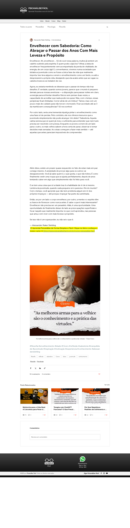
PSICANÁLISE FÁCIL (38, 8)
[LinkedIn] (107, 473)
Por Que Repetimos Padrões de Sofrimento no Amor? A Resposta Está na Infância (95, 408)
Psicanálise (40, 27)
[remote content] (65, 150)
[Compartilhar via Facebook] (31, 368)
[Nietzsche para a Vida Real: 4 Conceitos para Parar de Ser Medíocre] (34, 396)
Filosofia (62, 27)
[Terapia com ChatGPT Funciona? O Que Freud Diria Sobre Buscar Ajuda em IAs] (65, 396)
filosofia (33, 356)
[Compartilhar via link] (45, 368)
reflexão (41, 356)
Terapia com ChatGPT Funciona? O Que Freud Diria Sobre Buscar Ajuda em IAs (64, 408)
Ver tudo (107, 385)
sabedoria (50, 356)
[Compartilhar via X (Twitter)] (35, 368)
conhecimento (83, 356)
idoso (64, 356)
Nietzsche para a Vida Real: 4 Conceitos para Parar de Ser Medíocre (34, 408)
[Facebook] (101, 473)
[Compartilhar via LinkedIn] (40, 368)
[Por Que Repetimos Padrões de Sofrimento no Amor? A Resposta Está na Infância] (96, 396)
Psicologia (51, 27)
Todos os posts (26, 27)
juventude (72, 356)
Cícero (58, 356)
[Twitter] (104, 473)
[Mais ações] (99, 40)
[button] (107, 27)
